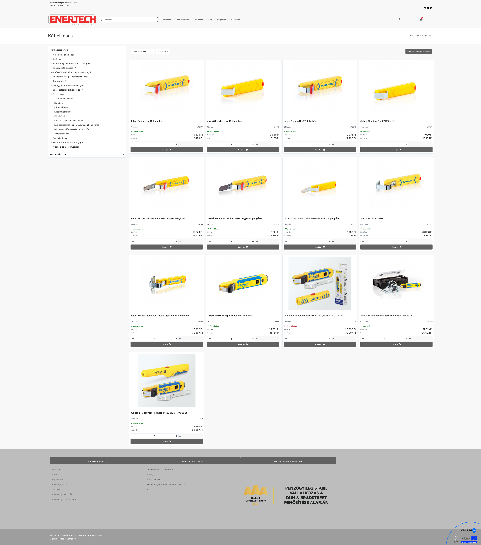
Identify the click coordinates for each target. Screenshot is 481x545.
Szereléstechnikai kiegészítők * (68, 90)
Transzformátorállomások (59, 5)
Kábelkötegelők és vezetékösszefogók (71, 63)
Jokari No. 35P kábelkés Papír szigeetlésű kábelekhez (160, 315)
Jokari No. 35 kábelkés (372, 218)
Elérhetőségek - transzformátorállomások (166, 484)
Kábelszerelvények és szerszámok (63, 3)
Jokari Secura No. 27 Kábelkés (300, 121)
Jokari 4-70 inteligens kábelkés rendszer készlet (386, 315)
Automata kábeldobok (63, 54)
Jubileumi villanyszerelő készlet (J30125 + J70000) (159, 412)
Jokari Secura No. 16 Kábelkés (147, 121)
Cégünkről (221, 20)
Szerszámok (59, 94)
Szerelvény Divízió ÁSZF (63, 494)
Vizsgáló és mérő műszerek (66, 147)
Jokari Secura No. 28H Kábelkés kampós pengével (158, 218)
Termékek (167, 20)
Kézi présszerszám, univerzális (68, 120)
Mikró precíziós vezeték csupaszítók (71, 129)
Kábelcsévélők (61, 107)
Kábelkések (59, 116)
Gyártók (57, 59)
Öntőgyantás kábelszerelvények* (68, 85)
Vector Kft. (72, 539)
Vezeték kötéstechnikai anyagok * (69, 142)
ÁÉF (149, 489)
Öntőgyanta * (59, 81)
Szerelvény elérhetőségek (64, 499)
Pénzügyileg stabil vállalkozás (288, 461)
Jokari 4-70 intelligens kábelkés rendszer (229, 315)
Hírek (210, 20)
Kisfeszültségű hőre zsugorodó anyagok (72, 72)
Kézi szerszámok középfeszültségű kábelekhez (76, 125)
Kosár (54, 474)
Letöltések (198, 20)
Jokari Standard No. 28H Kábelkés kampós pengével (312, 218)
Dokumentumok (154, 479)
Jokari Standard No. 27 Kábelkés (377, 121)
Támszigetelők (60, 138)
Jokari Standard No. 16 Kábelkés (224, 121)
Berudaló (58, 103)
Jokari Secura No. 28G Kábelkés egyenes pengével (234, 218)
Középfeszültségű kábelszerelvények (70, 76)
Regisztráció (58, 479)
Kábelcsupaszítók (62, 111)
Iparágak (151, 474)
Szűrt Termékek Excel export (418, 51)
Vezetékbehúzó (61, 133)
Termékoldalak (182, 20)
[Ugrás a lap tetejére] (473, 529)
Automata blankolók (64, 98)
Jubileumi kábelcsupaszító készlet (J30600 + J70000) (313, 315)
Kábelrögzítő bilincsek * (64, 68)
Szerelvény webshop (97, 461)
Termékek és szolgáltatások (160, 469)
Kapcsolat (235, 20)
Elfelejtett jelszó (59, 484)
